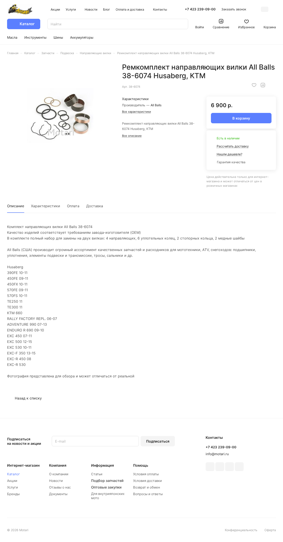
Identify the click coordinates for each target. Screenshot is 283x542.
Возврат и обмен (146, 487)
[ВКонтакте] (210, 466)
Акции (12, 481)
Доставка (94, 206)
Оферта (270, 530)
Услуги (12, 487)
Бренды (13, 494)
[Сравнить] (263, 85)
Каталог (13, 474)
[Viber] (229, 466)
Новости (56, 481)
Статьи (96, 474)
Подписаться (157, 441)
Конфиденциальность (241, 530)
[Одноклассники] (219, 466)
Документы (58, 494)
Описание (15, 206)
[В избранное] (254, 85)
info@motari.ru (217, 454)
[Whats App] (239, 466)
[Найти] (182, 24)
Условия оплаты (146, 474)
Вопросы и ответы (148, 494)
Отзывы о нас (60, 487)
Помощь (140, 465)
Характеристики (45, 206)
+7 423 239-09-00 (200, 9)
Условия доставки (147, 481)
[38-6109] (60, 116)
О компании (58, 474)
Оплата (73, 206)
